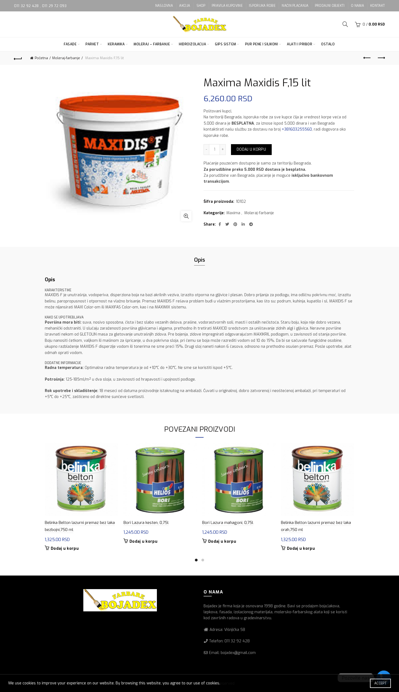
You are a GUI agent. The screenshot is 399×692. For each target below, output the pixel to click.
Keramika (116, 44)
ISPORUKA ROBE (262, 6)
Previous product (367, 58)
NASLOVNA (164, 6)
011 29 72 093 (54, 6)
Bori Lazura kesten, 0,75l (146, 522)
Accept (380, 683)
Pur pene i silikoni (261, 44)
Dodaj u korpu (251, 149)
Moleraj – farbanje (152, 44)
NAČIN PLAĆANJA (295, 6)
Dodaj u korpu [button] (65, 548)
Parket (92, 44)
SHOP (201, 6)
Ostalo (328, 44)
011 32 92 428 (27, 6)
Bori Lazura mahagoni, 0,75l (227, 522)
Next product (381, 58)
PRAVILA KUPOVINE (227, 6)
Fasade (70, 44)
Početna (41, 58)
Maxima (233, 213)
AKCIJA (184, 6)
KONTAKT (377, 6)
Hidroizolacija (192, 44)
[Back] (18, 58)
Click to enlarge (186, 216)
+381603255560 (297, 129)
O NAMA (357, 6)
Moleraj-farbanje (66, 58)
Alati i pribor (299, 44)
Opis (199, 260)
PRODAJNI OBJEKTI (330, 6)
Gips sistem (225, 44)
